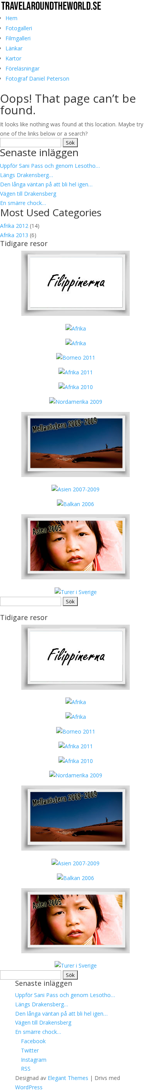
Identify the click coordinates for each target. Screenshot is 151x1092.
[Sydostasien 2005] (75, 577)
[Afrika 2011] (75, 372)
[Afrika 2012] (75, 343)
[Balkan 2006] (75, 504)
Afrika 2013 (14, 235)
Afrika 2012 (14, 225)
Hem (11, 18)
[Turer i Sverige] (76, 592)
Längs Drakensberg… (26, 175)
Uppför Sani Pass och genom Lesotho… (50, 165)
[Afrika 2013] (75, 313)
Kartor (13, 58)
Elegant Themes (68, 1078)
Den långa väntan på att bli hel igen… (46, 184)
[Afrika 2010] (75, 387)
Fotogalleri (18, 28)
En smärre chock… (23, 203)
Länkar (13, 48)
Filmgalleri (18, 38)
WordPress (29, 1087)
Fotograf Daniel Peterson (37, 78)
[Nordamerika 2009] (75, 401)
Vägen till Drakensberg (28, 193)
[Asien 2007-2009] (75, 489)
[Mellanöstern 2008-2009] (75, 475)
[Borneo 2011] (75, 357)
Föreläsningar (22, 68)
